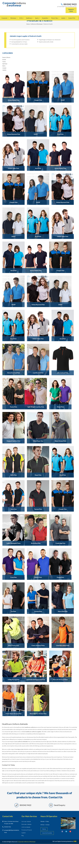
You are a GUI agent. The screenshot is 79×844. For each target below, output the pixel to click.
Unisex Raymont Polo (13, 134)
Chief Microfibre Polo (62, 645)
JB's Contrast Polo (62, 373)
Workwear (13, 18)
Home (28, 24)
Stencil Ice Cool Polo (13, 373)
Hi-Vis (21, 18)
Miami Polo (60, 407)
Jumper (4, 68)
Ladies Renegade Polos (14, 543)
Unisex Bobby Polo (13, 100)
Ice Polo (13, 611)
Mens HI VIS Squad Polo (60, 679)
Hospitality (45, 18)
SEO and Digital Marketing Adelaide (62, 841)
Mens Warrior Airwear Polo (38, 713)
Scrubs (4, 59)
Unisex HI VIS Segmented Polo (35, 679)
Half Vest (4, 63)
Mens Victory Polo (60, 441)
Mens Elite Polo (63, 611)
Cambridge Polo (60, 543)
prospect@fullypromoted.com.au (67, 6)
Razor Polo (38, 475)
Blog (23, 835)
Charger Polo (38, 100)
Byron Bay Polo (36, 543)
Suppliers (24, 832)
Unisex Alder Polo (13, 168)
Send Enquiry (59, 805)
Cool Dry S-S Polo (38, 373)
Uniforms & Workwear (37, 24)
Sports (37, 18)
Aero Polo (38, 168)
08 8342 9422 (70, 4)
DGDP (63, 100)
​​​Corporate (4, 18)
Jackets (63, 18)
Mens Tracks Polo (13, 645)
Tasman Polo (38, 509)
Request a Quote (71, 10)
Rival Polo (60, 134)
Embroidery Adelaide (26, 824)
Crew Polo (13, 577)
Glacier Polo (38, 577)
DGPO (36, 134)
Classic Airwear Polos (38, 645)
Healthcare (29, 18)
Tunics (4, 61)
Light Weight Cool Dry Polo (35, 407)
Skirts (3, 66)
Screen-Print (71, 18)
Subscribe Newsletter (47, 833)
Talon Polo (13, 509)
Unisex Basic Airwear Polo (13, 713)
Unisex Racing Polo (13, 679)
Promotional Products (27, 830)
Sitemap (44, 829)
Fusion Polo (13, 407)
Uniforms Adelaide (26, 827)
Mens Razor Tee (38, 441)
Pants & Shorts (6, 57)
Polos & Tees (54, 18)
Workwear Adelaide (26, 821)
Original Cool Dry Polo (13, 441)
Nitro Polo (13, 475)
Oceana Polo (38, 611)
